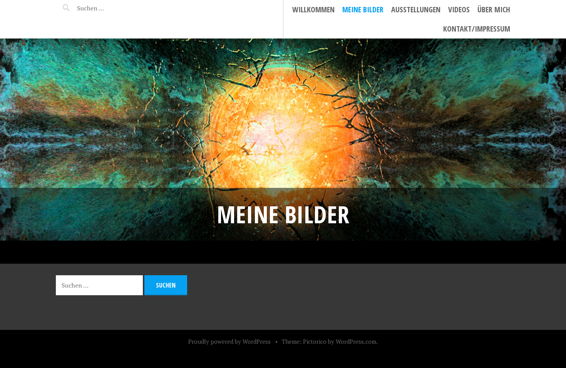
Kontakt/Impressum (476, 28)
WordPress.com (356, 341)
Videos (459, 9)
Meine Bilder (362, 9)
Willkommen (313, 9)
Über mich (493, 9)
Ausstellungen (415, 9)
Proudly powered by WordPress (229, 341)
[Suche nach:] (109, 8)
